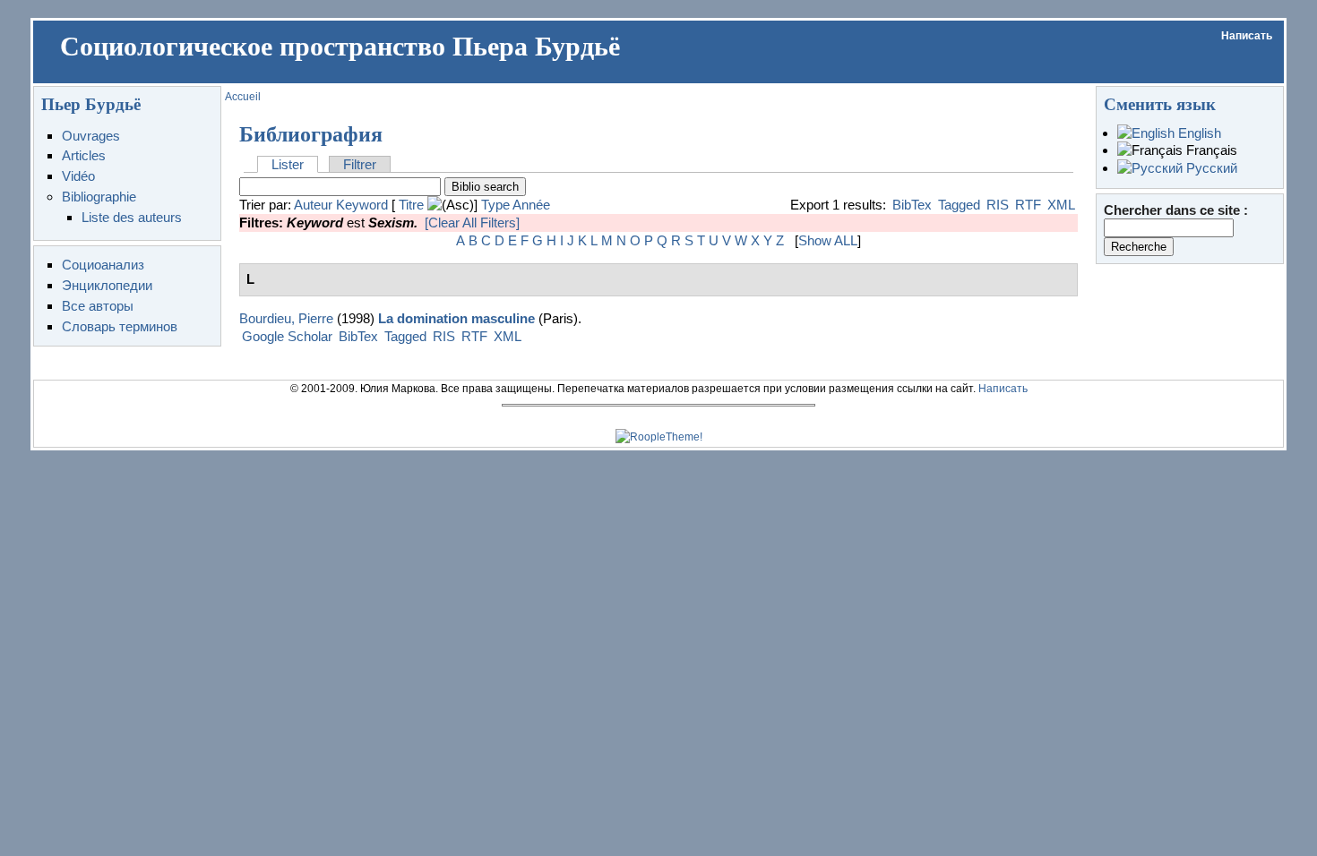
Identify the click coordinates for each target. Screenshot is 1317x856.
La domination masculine (456, 318)
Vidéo (78, 176)
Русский (1210, 167)
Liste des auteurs (132, 217)
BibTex (912, 204)
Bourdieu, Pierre (286, 318)
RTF (1028, 204)
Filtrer (359, 164)
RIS (997, 204)
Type (495, 204)
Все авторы (97, 305)
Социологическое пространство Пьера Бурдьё (340, 46)
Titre (411, 204)
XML (1061, 204)
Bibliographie (99, 196)
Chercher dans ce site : (1176, 210)
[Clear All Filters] (472, 222)
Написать (1246, 36)
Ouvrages (91, 135)
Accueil (243, 96)
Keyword (362, 204)
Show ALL (827, 240)
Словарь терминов (119, 326)
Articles (84, 155)
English (1198, 133)
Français (1210, 150)
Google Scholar (287, 336)
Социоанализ (103, 264)
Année (531, 204)
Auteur (313, 204)
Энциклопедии (107, 285)
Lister (287, 164)
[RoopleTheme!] (658, 437)
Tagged (959, 204)
